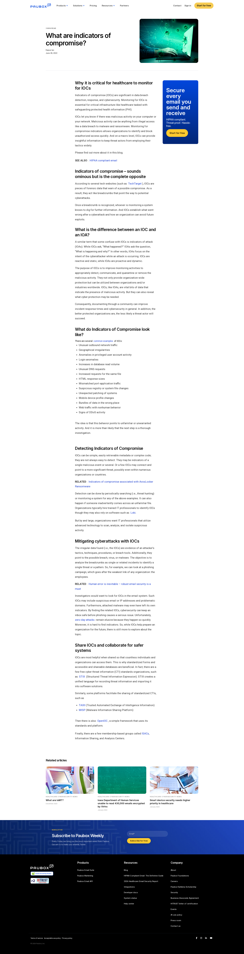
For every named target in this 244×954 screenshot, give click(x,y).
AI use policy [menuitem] (176, 915)
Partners (124, 5)
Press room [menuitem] (176, 920)
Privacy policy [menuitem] (67, 938)
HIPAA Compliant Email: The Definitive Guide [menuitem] (143, 876)
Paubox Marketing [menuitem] (85, 876)
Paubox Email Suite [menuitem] (85, 870)
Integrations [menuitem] (129, 887)
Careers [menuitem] (174, 881)
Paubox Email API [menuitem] (85, 881)
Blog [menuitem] (126, 870)
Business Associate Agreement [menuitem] (185, 898)
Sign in (188, 5)
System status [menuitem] (130, 898)
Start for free (204, 5)
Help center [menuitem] (129, 904)
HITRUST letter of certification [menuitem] (184, 904)
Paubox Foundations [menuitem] (180, 876)
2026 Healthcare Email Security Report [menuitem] (141, 881)
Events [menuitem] (174, 909)
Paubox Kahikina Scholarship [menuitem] (183, 887)
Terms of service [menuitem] (36, 938)
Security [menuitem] (174, 892)
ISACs (145, 733)
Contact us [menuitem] (176, 926)
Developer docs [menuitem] (131, 892)
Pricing (93, 5)
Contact (177, 5)
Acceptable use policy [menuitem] (52, 938)
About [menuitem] (173, 870)
